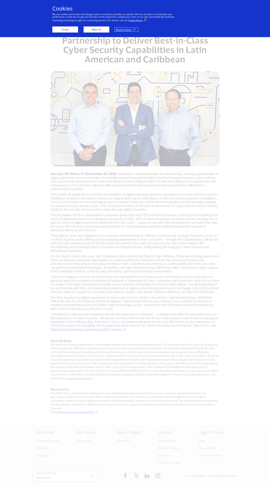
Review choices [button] (123, 29)
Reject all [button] (96, 29)
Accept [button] (65, 29)
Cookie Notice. (135, 20)
